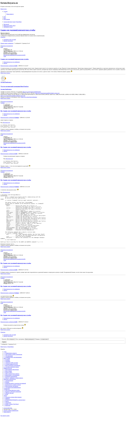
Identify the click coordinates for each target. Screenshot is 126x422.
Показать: (4, 339)
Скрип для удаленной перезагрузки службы (18, 30)
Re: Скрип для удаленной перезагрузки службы (16, 111)
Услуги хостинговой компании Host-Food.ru (15, 86)
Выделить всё (6, 122)
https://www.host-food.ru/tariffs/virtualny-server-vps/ (47, 93)
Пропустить (4, 9)
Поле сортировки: (20, 339)
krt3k (2, 47)
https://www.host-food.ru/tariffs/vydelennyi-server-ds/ (13, 95)
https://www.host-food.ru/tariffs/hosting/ (32, 91)
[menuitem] (10, 14)
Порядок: (37, 339)
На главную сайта (5, 415)
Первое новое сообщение (7, 43)
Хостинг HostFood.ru (6, 82)
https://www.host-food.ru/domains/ (29, 97)
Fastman (2, 103)
